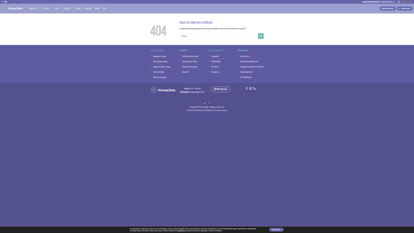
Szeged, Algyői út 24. (197, 92)
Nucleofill (185, 72)
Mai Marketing (198, 110)
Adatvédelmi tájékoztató (249, 61)
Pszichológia (215, 61)
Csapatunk (87, 8)
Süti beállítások (246, 77)
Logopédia (215, 56)
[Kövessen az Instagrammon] (250, 88)
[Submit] (261, 36)
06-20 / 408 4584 (195, 88)
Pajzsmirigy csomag (160, 61)
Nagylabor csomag (159, 56)
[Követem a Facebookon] (3, 2)
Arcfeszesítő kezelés (190, 66)
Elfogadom (276, 230)
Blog (104, 8)
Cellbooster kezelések (190, 56)
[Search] (399, 2)
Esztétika (45, 8)
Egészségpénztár (246, 72)
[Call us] (254, 88)
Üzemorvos (215, 72)
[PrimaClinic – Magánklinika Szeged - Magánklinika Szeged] (12, 9)
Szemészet (215, 66)
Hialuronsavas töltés (189, 61)
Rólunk (78, 8)
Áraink (97, 8)
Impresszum (244, 56)
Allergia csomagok (159, 77)
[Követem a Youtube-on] (6, 2)
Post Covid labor (159, 72)
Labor (56, 8)
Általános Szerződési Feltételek (251, 66)
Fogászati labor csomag (161, 66)
